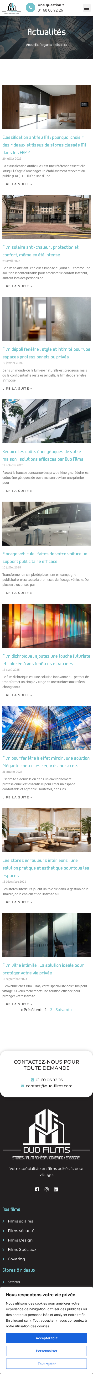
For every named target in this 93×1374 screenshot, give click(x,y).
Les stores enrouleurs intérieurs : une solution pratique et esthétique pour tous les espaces (45, 868)
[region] (46, 1330)
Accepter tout (46, 1338)
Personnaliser (46, 1351)
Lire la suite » (17, 184)
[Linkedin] (56, 1189)
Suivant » (64, 1009)
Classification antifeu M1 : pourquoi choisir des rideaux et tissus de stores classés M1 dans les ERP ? (44, 145)
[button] (87, 8)
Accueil (31, 45)
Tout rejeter (47, 1364)
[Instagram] (46, 1189)
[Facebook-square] (37, 1189)
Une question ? (51, 5)
